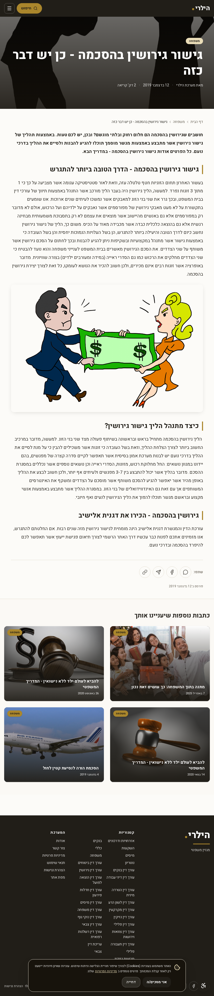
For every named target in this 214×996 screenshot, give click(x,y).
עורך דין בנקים (123, 870)
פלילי (130, 951)
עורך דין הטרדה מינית (123, 892)
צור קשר (58, 848)
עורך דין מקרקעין (121, 909)
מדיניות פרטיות (53, 855)
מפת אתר (58, 877)
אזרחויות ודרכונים (121, 841)
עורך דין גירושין (90, 870)
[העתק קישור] (145, 572)
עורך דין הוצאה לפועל (91, 880)
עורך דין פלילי (124, 924)
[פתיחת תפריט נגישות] (203, 985)
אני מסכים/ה (157, 982)
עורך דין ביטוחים (90, 862)
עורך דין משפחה (90, 909)
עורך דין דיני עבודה (120, 877)
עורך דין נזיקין (124, 917)
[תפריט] (9, 8)
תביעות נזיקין (124, 959)
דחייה (131, 982)
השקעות (128, 848)
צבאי (98, 951)
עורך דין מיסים (91, 902)
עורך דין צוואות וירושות (123, 934)
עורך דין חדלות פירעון (91, 892)
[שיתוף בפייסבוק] (172, 572)
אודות (60, 841)
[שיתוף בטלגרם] (158, 572)
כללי (98, 848)
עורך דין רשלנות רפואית (90, 934)
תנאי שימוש (56, 862)
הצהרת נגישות (54, 870)
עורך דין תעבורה (122, 944)
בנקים (97, 841)
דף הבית (197, 121)
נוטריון (129, 862)
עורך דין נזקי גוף (90, 917)
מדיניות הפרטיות (106, 971)
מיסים (130, 855)
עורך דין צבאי (92, 924)
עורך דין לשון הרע (121, 902)
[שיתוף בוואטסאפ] (185, 572)
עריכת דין (95, 944)
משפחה (194, 41)
